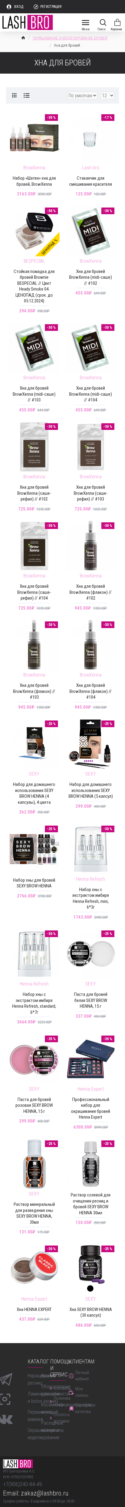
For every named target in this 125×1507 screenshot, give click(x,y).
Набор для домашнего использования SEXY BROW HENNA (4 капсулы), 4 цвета (34, 793)
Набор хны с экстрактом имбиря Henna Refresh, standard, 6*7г (34, 1003)
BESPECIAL (34, 261)
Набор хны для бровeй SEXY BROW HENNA (34, 883)
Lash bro (90, 168)
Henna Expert (91, 1089)
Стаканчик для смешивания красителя (90, 181)
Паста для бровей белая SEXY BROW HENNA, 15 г (90, 1000)
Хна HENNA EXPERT (34, 1309)
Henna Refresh (90, 879)
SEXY (34, 774)
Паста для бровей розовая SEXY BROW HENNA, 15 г (34, 1105)
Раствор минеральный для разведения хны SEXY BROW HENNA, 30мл (34, 1213)
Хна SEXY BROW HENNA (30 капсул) (90, 1312)
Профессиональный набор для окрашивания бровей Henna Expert (90, 1108)
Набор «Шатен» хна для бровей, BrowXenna (34, 181)
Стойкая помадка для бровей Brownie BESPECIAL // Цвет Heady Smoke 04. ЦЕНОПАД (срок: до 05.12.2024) (34, 286)
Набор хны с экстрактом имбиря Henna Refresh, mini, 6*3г (90, 898)
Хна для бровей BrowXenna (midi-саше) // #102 (90, 277)
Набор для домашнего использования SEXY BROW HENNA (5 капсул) (91, 790)
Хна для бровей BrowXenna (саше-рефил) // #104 (34, 592)
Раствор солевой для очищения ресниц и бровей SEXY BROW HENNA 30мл (90, 1204)
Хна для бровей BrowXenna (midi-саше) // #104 (90, 394)
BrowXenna (34, 168)
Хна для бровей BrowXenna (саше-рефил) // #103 (91, 493)
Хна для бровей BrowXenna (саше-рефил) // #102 (34, 493)
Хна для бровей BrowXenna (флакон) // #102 (90, 592)
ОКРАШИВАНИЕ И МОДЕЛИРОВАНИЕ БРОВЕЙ (70, 38)
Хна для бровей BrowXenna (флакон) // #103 (34, 691)
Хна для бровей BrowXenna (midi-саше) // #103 (34, 394)
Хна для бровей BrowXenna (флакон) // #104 (90, 691)
